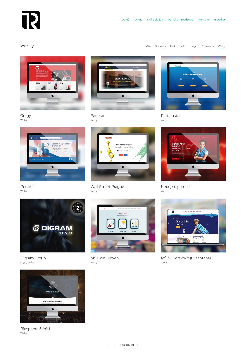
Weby (222, 46)
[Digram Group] (52, 225)
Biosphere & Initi (35, 329)
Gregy (25, 116)
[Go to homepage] (31, 20)
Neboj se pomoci (176, 187)
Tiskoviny (208, 46)
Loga (194, 46)
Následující (127, 344)
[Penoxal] (52, 154)
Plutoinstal (170, 116)
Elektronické (178, 46)
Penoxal (27, 187)
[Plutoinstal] (193, 83)
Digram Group (33, 258)
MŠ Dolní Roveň (105, 258)
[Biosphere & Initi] (52, 296)
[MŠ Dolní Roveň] (123, 225)
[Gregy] (52, 83)
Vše (148, 46)
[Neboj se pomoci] (193, 154)
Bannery (160, 46)
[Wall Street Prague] (123, 154)
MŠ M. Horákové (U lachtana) (186, 258)
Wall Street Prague (107, 187)
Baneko (97, 116)
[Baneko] (123, 83)
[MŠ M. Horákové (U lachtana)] (193, 225)
